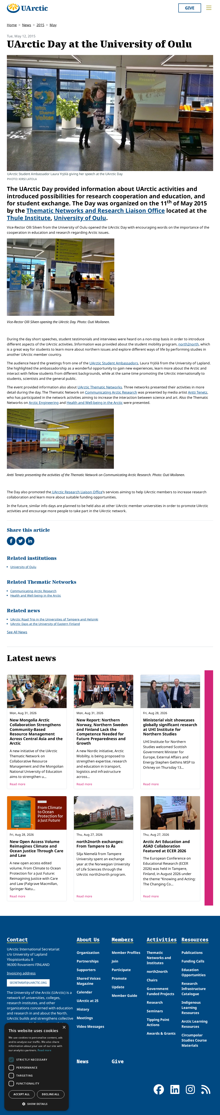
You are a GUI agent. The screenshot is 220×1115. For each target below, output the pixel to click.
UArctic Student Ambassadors (113, 363)
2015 (40, 25)
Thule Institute (28, 218)
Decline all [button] (50, 1094)
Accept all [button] (22, 1094)
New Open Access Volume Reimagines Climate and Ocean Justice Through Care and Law (36, 848)
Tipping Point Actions (158, 1022)
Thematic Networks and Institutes (159, 957)
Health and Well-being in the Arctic (95, 402)
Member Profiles (126, 952)
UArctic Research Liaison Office (76, 492)
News (26, 25)
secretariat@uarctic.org (28, 983)
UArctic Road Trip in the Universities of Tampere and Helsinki (54, 619)
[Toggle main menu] (209, 7)
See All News (17, 632)
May (53, 25)
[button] (36, 1103)
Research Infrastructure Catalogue (194, 988)
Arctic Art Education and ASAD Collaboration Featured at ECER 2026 (166, 846)
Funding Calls (193, 961)
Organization (88, 952)
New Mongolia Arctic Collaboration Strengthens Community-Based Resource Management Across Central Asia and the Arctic (36, 731)
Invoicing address (21, 973)
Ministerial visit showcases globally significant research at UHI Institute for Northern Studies (170, 726)
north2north (188, 344)
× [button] (64, 1027)
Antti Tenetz (197, 392)
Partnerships (88, 961)
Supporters (86, 969)
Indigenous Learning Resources (191, 1007)
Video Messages (90, 1026)
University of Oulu (80, 218)
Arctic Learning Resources (195, 1024)
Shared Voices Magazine (89, 981)
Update (118, 987)
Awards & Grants (161, 1033)
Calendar (84, 992)
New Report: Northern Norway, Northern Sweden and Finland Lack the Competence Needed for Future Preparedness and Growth (102, 731)
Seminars (155, 1011)
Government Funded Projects (160, 991)
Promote (119, 978)
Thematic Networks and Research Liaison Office (95, 210)
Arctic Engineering (44, 402)
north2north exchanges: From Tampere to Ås (99, 844)
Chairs (152, 980)
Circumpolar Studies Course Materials (194, 1040)
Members (122, 939)
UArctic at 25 (87, 1000)
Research (155, 1002)
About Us (88, 939)
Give (189, 8)
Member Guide (124, 995)
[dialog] (36, 1067)
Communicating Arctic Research (111, 392)
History (83, 1009)
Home (12, 25)
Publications (192, 952)
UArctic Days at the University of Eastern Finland (45, 624)
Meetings (85, 1018)
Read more (17, 784)
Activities (162, 939)
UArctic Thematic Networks (100, 387)
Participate (121, 969)
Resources (195, 939)
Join (115, 961)
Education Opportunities (194, 972)
